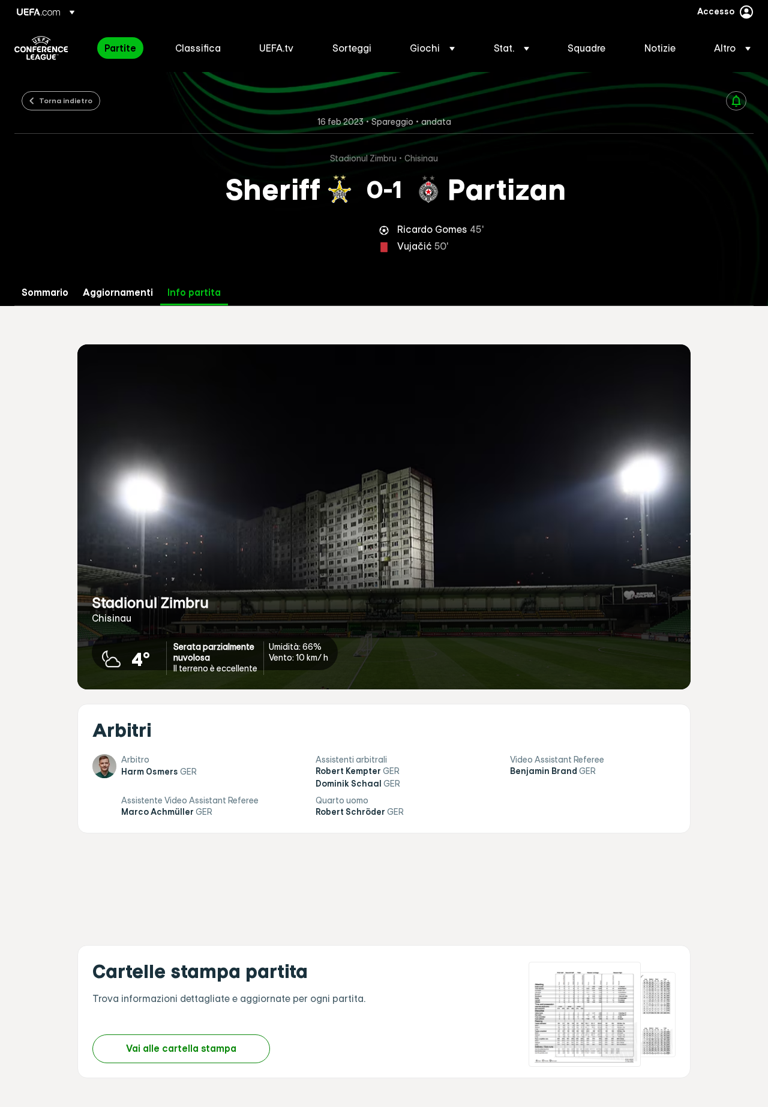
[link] (120, 48)
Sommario (45, 292)
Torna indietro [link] (65, 100)
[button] (432, 48)
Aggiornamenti (118, 292)
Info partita (194, 292)
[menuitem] (125, 48)
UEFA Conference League (41, 48)
